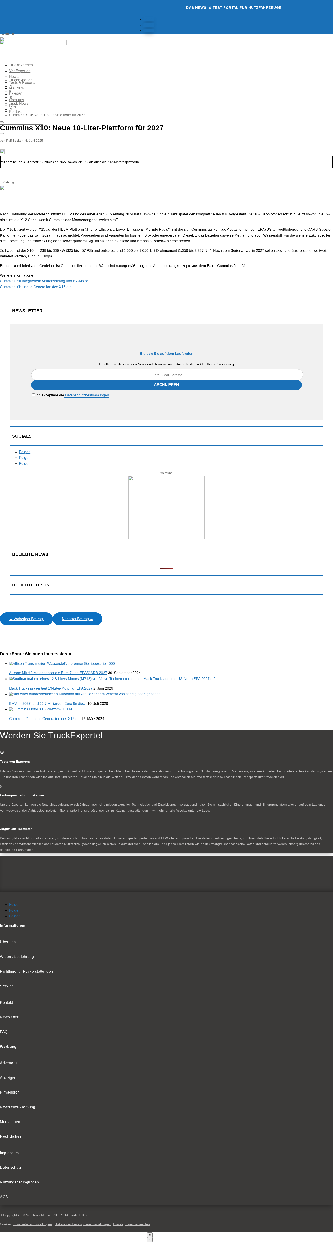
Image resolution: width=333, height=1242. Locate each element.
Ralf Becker (14, 140)
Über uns (16, 100)
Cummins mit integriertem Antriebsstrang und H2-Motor (44, 281)
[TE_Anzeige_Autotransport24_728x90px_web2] (82, 205)
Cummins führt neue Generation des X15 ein (35, 287)
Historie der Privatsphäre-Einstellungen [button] (83, 1224)
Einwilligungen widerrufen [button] (131, 1224)
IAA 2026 (16, 88)
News (14, 77)
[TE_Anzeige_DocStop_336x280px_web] (166, 538)
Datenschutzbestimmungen (86, 395)
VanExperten (19, 71)
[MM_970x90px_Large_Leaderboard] (146, 63)
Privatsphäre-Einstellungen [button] (32, 1224)
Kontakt (15, 112)
